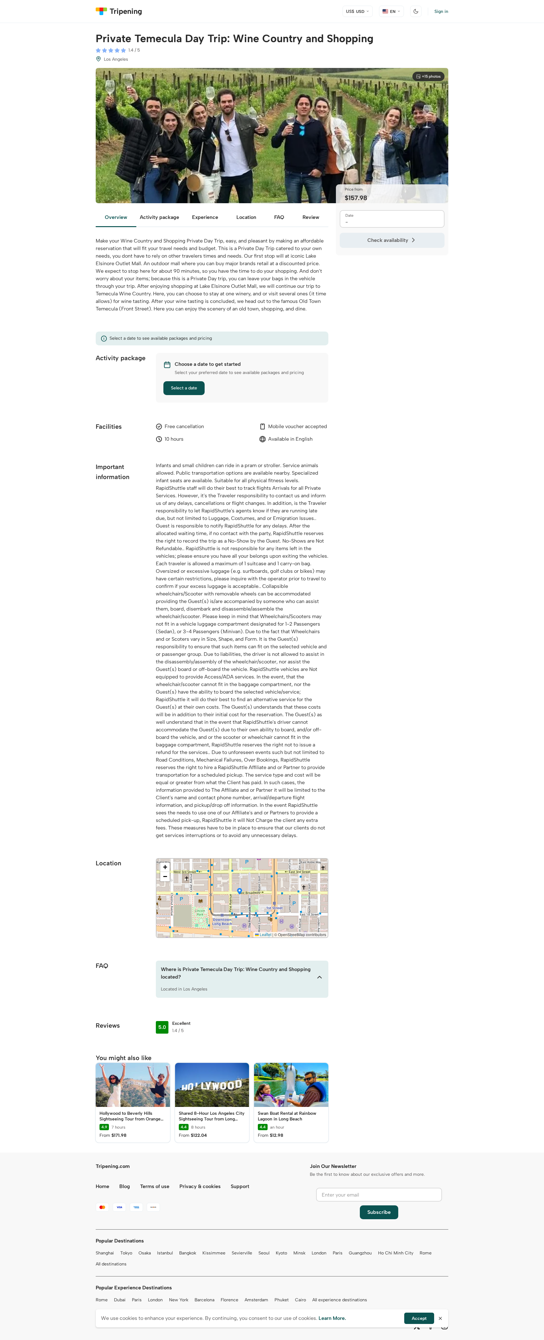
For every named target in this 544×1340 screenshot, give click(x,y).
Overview (116, 217)
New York (178, 1300)
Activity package (159, 217)
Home (102, 1186)
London (319, 1253)
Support (240, 1186)
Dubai (120, 1300)
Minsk (299, 1253)
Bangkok (187, 1253)
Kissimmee (213, 1253)
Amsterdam (256, 1300)
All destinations (111, 1264)
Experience (205, 217)
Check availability (387, 240)
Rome (426, 1253)
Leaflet (265, 934)
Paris (338, 1253)
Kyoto (281, 1253)
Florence (229, 1300)
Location (246, 217)
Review (311, 217)
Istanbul (165, 1253)
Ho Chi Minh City (395, 1253)
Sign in (441, 11)
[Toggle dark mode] (416, 11)
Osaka (145, 1253)
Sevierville (242, 1253)
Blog (124, 1186)
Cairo (300, 1300)
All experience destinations (339, 1300)
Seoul (263, 1253)
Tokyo (126, 1253)
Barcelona (204, 1300)
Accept (419, 1318)
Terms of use (154, 1186)
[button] (239, 892)
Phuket (282, 1300)
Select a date (184, 388)
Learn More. (332, 1318)
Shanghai (105, 1253)
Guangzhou (360, 1253)
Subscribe (379, 1212)
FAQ (279, 217)
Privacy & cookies (200, 1186)
